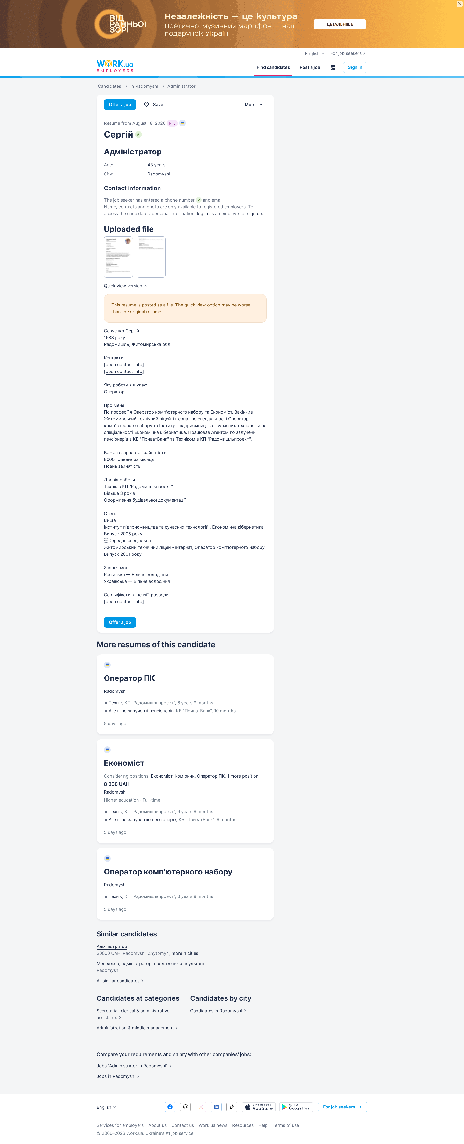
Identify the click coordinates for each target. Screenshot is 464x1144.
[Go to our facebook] (170, 1107)
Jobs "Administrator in (132, 1065)
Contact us (182, 1125)
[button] (332, 67)
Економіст (124, 763)
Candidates (216, 1010)
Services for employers (120, 1125)
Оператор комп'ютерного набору (168, 871)
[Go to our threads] (185, 1107)
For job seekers (346, 53)
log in (202, 213)
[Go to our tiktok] (231, 1107)
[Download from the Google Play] (296, 1107)
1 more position (243, 776)
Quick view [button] (123, 285)
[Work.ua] (115, 66)
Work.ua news (213, 1125)
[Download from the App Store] (259, 1107)
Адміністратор (112, 946)
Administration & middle (135, 1027)
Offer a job (120, 104)
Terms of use (285, 1125)
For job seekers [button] (339, 1106)
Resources (243, 1125)
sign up (254, 213)
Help (263, 1125)
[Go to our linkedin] (216, 1107)
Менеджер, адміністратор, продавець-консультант (151, 963)
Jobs (116, 1076)
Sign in (355, 67)
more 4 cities (185, 953)
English (104, 1107)
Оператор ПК (129, 678)
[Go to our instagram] (201, 1107)
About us (157, 1125)
